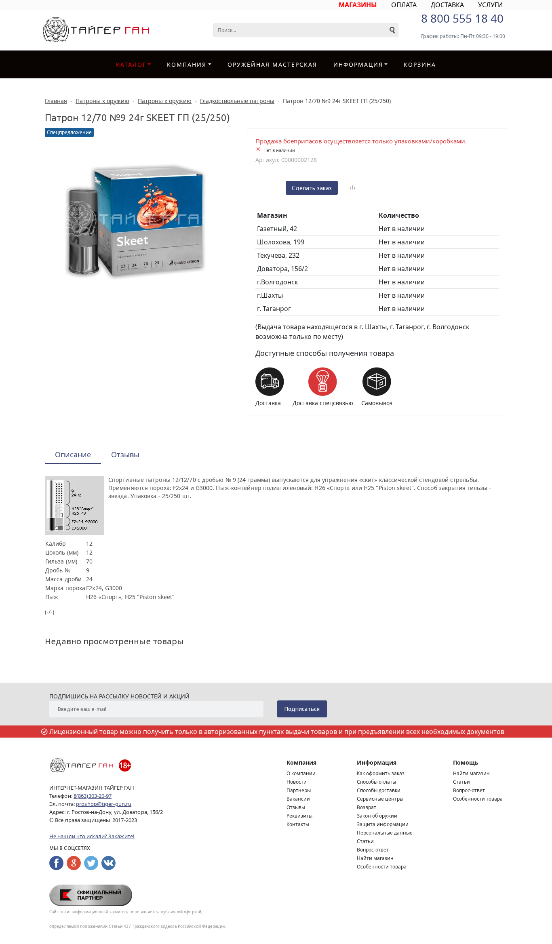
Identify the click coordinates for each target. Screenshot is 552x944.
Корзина (420, 64)
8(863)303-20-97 (93, 795)
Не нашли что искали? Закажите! (92, 836)
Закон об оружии (377, 815)
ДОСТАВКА (447, 4)
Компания (186, 64)
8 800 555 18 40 (462, 18)
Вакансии (298, 798)
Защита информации (383, 824)
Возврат (366, 807)
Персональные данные (385, 832)
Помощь (465, 762)
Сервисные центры (380, 798)
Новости (297, 781)
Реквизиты (299, 815)
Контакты (298, 824)
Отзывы (296, 807)
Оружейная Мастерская (272, 64)
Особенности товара (382, 866)
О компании (301, 773)
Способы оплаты (376, 781)
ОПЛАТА (404, 4)
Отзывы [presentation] (125, 454)
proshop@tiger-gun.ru (103, 803)
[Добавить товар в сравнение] (353, 188)
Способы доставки (378, 790)
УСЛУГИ (490, 4)
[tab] (73, 455)
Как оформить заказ (381, 773)
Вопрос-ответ (373, 849)
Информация (376, 762)
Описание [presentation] (73, 454)
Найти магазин (375, 858)
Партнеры (299, 790)
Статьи (365, 841)
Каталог (131, 64)
